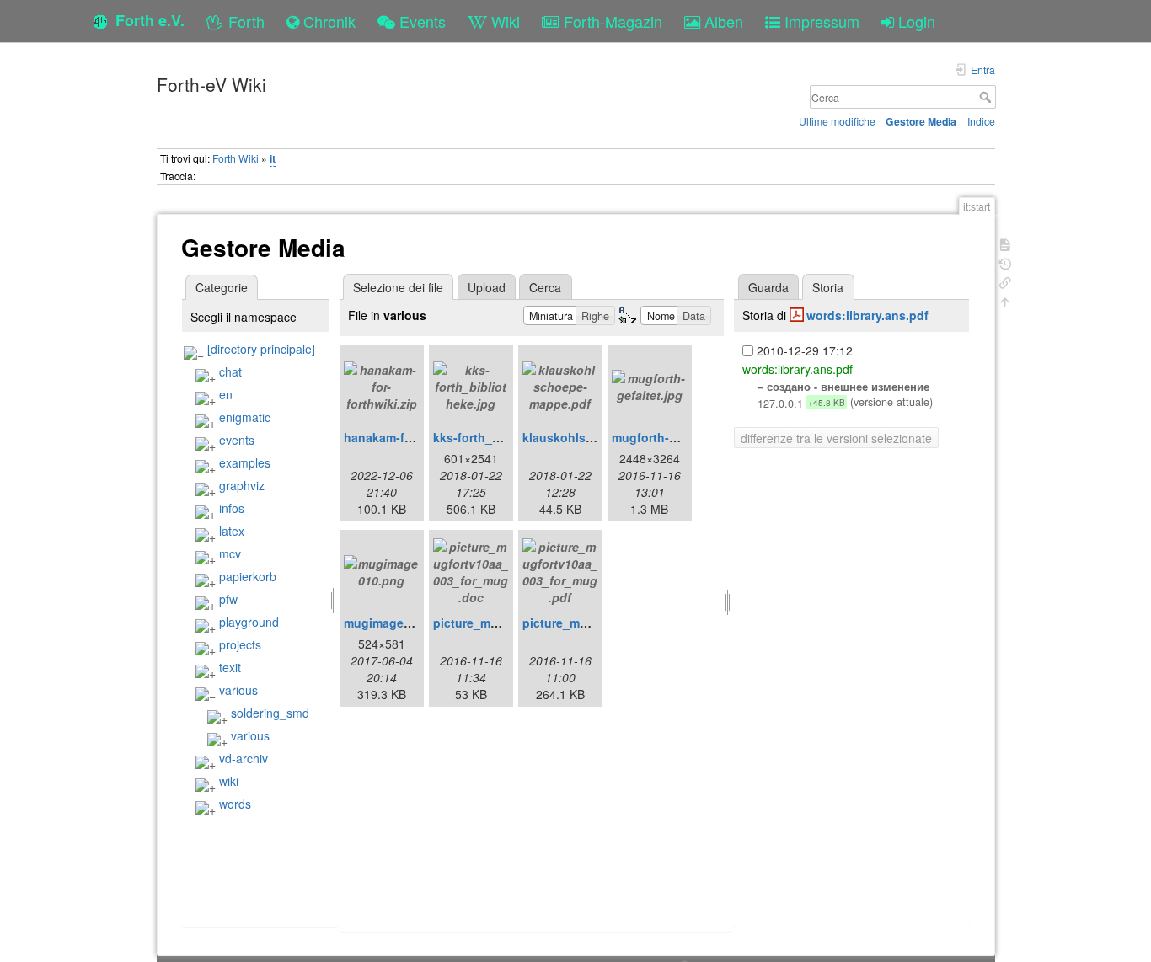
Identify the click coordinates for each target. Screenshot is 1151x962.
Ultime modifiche (837, 121)
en (226, 394)
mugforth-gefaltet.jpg (673, 437)
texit (230, 667)
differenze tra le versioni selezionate (836, 438)
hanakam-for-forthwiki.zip (417, 437)
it (273, 158)
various (238, 689)
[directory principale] (261, 348)
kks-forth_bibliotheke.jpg (506, 437)
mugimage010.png (397, 622)
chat (230, 371)
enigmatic (244, 417)
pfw (228, 599)
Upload (487, 287)
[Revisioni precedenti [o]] (1005, 262)
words (235, 803)
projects (240, 644)
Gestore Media (921, 121)
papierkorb (247, 576)
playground (249, 621)
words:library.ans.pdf (867, 315)
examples (244, 462)
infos (231, 508)
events (236, 439)
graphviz (242, 485)
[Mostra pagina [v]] (1005, 243)
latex (231, 530)
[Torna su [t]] (1005, 300)
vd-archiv (243, 758)
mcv (230, 553)
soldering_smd (270, 712)
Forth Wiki (235, 158)
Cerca (987, 97)
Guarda (768, 287)
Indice (981, 121)
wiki (228, 780)
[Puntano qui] (1005, 281)
